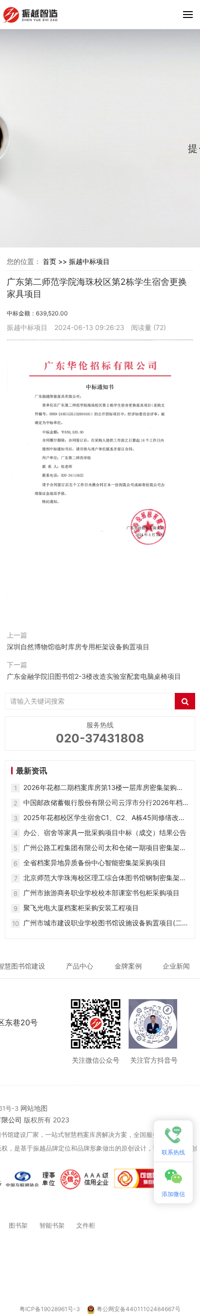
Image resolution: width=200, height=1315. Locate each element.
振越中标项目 (89, 261)
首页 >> (56, 261)
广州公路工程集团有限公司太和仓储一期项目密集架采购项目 (104, 848)
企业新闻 (176, 966)
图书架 (18, 1225)
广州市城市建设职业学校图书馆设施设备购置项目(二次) (102, 923)
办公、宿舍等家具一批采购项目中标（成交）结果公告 (104, 832)
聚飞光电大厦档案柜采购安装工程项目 (81, 908)
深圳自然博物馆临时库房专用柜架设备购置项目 (78, 646)
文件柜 (85, 1225)
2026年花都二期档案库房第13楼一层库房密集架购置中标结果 (103, 787)
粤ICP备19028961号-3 (50, 1309)
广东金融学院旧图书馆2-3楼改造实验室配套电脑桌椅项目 (94, 676)
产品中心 (79, 966)
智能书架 (52, 1225)
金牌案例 (128, 966)
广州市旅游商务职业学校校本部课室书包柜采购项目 (101, 892)
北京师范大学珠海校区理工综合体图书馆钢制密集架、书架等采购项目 (104, 878)
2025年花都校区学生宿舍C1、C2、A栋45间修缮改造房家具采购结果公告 (104, 817)
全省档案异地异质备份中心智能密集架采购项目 (94, 862)
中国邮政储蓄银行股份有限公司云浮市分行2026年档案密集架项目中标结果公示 (103, 802)
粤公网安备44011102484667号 (139, 1309)
